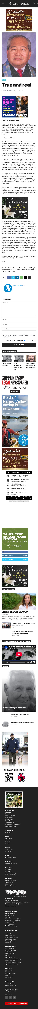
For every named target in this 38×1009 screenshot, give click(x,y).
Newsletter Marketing (11, 926)
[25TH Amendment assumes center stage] (19, 358)
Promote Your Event (10, 886)
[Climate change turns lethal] (7, 358)
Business (7, 841)
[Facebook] (9, 277)
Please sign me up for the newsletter (13, 340)
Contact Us (8, 814)
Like (26, 552)
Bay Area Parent (9, 970)
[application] (19, 654)
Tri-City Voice (8, 964)
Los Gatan (8, 955)
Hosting (7, 917)
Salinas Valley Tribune (11, 960)
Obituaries (8, 869)
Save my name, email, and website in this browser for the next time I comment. (18, 336)
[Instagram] (10, 997)
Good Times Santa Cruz (11, 937)
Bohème (7, 972)
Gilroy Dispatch (9, 948)
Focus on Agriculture (11, 863)
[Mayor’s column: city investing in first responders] (31, 358)
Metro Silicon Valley (10, 939)
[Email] (25, 277)
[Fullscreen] (34, 662)
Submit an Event (9, 884)
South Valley (8, 977)
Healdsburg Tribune (10, 950)
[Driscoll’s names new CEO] (19, 601)
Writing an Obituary (10, 874)
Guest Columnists (8, 90)
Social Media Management (12, 920)
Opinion (4, 79)
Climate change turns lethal (14, 707)
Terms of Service (9, 822)
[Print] (29, 277)
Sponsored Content (10, 922)
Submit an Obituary (10, 873)
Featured (7, 840)
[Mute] (31, 662)
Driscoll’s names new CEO (15, 611)
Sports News (8, 849)
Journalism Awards (10, 985)
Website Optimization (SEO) (12, 919)
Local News (8, 838)
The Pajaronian (9, 962)
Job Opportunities (10, 983)
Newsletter (8, 812)
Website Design (9, 915)
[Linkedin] (17, 277)
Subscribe (8, 821)
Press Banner (9, 959)
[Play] (4, 662)
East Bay (7, 975)
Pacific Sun (8, 942)
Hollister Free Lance (10, 952)
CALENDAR (8, 878)
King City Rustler (9, 953)
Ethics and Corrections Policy (13, 824)
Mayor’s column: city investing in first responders (31, 365)
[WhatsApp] (21, 277)
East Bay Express (10, 935)
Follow (25, 555)
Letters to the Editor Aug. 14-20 (20, 715)
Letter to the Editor (10, 815)
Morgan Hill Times (10, 957)
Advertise (7, 832)
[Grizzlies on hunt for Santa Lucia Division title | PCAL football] (6, 625)
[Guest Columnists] (8, 288)
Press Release (9, 817)
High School (8, 851)
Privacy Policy (9, 819)
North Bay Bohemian (11, 941)
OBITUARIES (8, 867)
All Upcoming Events (10, 880)
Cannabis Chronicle (10, 973)
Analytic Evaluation (10, 924)
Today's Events (9, 882)
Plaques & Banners (10, 826)
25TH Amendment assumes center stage (22, 722)
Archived (7, 871)
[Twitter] (13, 277)
